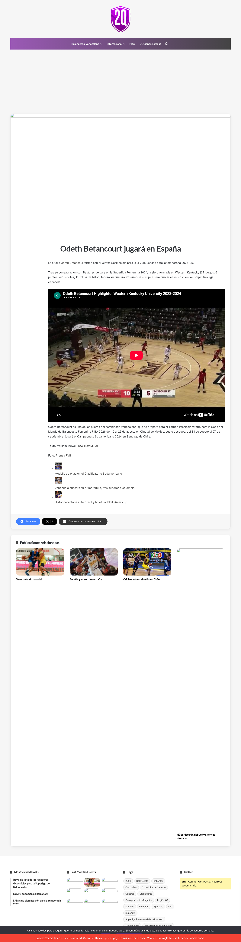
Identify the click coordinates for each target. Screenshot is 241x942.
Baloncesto (142, 880)
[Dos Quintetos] (120, 19)
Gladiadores (146, 893)
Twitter (188, 872)
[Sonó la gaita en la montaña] (94, 562)
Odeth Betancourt (73, 263)
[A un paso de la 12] (110, 903)
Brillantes (158, 880)
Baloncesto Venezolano (85, 43)
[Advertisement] (120, 81)
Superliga (130, 912)
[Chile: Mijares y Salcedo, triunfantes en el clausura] (75, 882)
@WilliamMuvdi (88, 446)
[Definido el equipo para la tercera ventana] (92, 892)
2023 (128, 880)
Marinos (129, 906)
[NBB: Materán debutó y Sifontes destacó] (201, 689)
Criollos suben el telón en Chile (141, 579)
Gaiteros (129, 893)
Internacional (114, 43)
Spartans (158, 906)
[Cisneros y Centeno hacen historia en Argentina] (110, 892)
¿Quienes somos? (150, 43)
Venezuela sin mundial (29, 579)
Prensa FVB (63, 455)
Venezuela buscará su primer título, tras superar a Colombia (94, 488)
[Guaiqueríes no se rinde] (92, 903)
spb (170, 906)
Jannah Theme (44, 938)
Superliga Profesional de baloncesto (144, 919)
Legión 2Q (162, 900)
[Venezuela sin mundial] (40, 562)
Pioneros (143, 906)
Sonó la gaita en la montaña (86, 579)
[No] (236, 934)
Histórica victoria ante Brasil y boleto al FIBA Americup (91, 502)
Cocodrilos (131, 887)
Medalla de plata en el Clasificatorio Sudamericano (88, 473)
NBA (132, 43)
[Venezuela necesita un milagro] (110, 882)
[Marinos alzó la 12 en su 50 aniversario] (75, 903)
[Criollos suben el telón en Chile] (147, 562)
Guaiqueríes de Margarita (138, 900)
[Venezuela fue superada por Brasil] (75, 892)
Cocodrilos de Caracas (154, 887)
